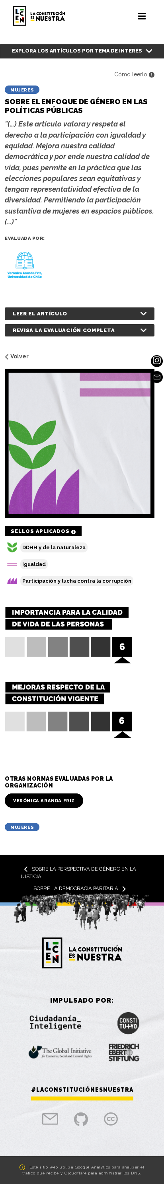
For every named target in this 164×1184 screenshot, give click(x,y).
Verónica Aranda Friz (44, 800)
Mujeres (22, 90)
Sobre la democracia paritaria (75, 888)
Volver (19, 356)
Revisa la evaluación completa (64, 330)
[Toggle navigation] (142, 16)
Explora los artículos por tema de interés (77, 51)
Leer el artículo (40, 314)
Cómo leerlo (131, 74)
